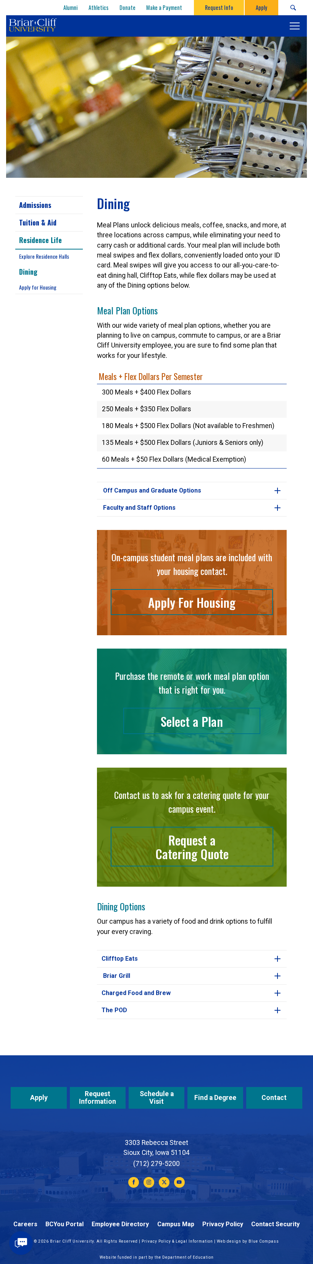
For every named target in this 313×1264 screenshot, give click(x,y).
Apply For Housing (192, 602)
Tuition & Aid (37, 222)
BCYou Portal (64, 1224)
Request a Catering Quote (192, 847)
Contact (274, 1097)
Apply (39, 1097)
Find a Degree (215, 1097)
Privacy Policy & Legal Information (177, 1241)
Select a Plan (192, 721)
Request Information (97, 1097)
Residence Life (40, 240)
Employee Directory (120, 1224)
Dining (28, 272)
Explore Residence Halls (44, 256)
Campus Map (175, 1224)
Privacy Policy (222, 1224)
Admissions (35, 205)
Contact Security (275, 1224)
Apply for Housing (37, 287)
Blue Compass (263, 1241)
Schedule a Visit (157, 1097)
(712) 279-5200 (156, 1163)
